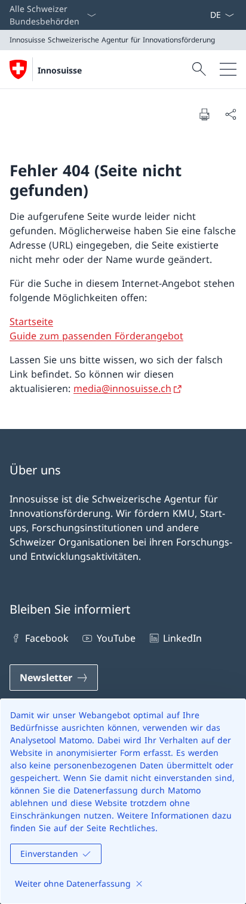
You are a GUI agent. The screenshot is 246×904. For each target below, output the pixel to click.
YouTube (116, 638)
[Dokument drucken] (204, 114)
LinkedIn (182, 638)
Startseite (31, 321)
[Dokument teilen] (230, 114)
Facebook (47, 638)
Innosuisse (60, 70)
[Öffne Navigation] (228, 69)
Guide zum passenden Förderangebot (96, 335)
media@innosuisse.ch (122, 388)
